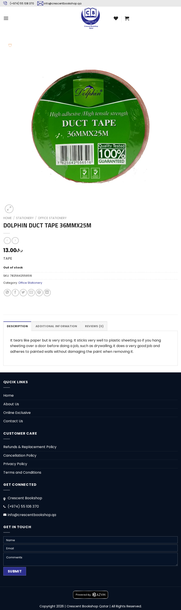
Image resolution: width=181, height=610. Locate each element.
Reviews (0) (94, 326)
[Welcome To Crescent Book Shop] (90, 18)
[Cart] (127, 18)
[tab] (17, 326)
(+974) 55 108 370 (22, 3)
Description (17, 326)
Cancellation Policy (19, 455)
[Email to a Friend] (31, 292)
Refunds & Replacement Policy (30, 446)
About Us (11, 404)
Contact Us (13, 421)
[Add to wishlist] (10, 45)
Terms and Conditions (22, 472)
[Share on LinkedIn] (47, 292)
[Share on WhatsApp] (7, 292)
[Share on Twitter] (23, 292)
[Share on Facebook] (15, 292)
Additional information (56, 326)
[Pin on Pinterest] (39, 292)
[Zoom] (9, 209)
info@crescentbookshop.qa (62, 3)
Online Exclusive (17, 412)
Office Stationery (52, 218)
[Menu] (6, 18)
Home (7, 218)
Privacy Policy (15, 463)
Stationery (25, 218)
